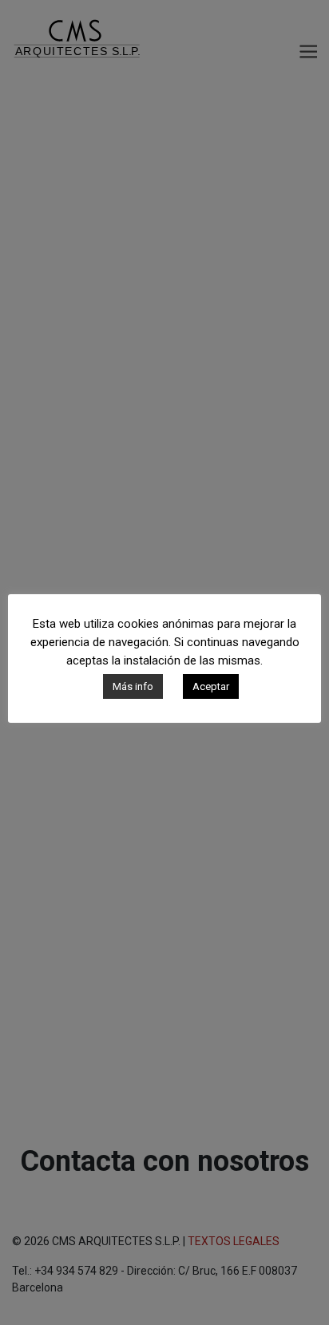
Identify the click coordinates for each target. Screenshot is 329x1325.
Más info (133, 686)
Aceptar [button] (210, 686)
